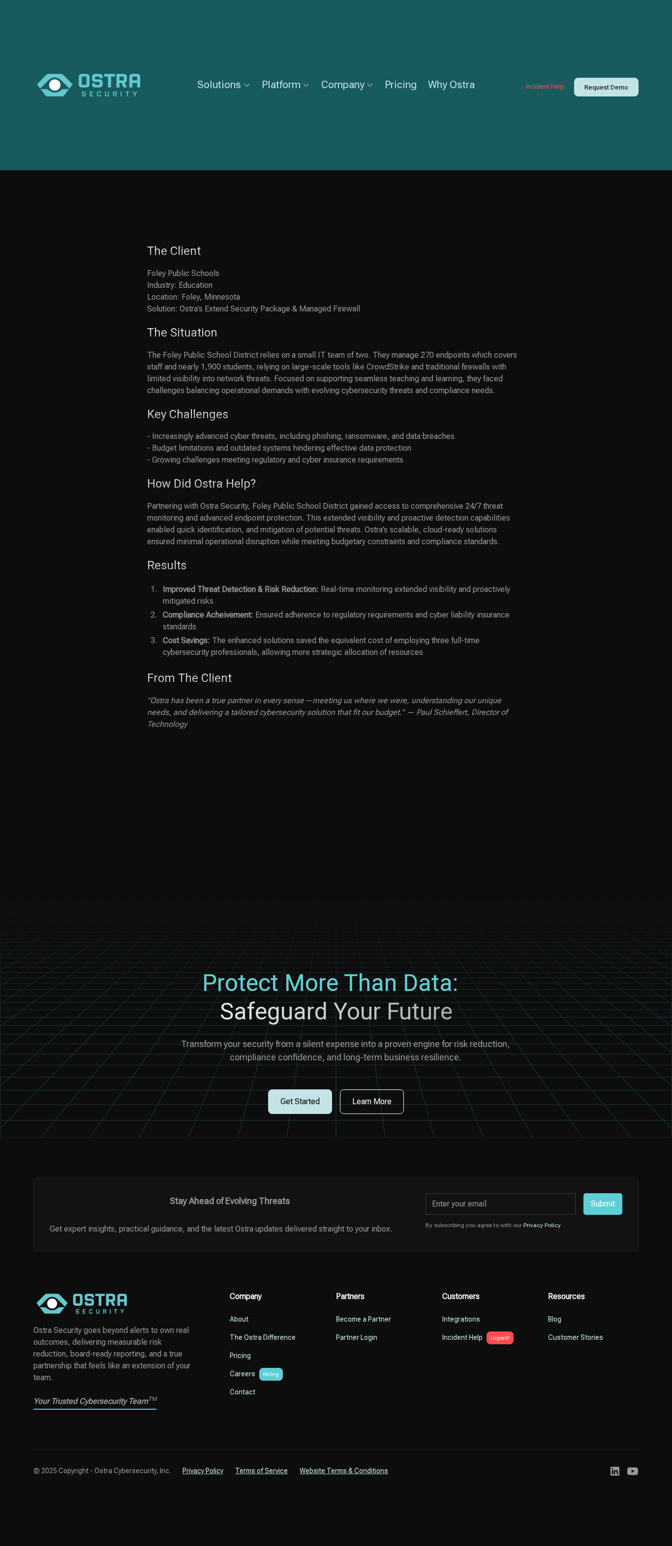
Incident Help (545, 86)
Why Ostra (451, 85)
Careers (242, 1374)
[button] (224, 84)
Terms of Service (261, 1471)
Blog (554, 1319)
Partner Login (356, 1337)
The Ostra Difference (263, 1337)
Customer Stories (575, 1337)
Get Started (300, 1101)
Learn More (372, 1101)
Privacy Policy (203, 1471)
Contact (242, 1392)
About (239, 1319)
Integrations (461, 1319)
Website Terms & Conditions (344, 1471)
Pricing (401, 85)
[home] (97, 85)
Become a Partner (363, 1319)
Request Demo (606, 87)
